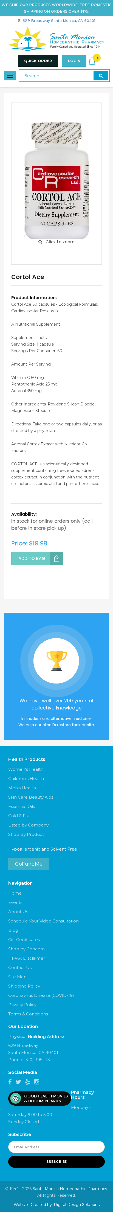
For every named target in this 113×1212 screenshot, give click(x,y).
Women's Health (25, 769)
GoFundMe (29, 864)
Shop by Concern (26, 948)
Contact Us (20, 967)
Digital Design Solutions (77, 1204)
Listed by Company (28, 825)
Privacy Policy (22, 1004)
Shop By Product (26, 834)
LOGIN (74, 61)
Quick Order (38, 61)
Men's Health (22, 787)
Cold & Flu (18, 815)
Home (15, 893)
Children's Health (26, 778)
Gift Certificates (24, 939)
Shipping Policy (24, 986)
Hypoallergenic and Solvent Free (42, 849)
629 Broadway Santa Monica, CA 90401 (58, 20)
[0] (92, 61)
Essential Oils (21, 806)
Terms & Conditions (28, 1014)
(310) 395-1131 (38, 1059)
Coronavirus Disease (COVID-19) (41, 995)
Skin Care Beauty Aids (30, 797)
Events (15, 902)
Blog (13, 930)
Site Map (17, 976)
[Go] (101, 75)
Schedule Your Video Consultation (43, 921)
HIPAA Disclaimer (26, 958)
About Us (18, 911)
